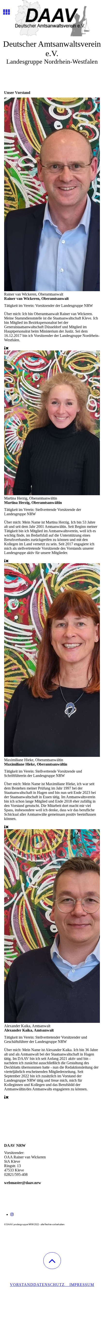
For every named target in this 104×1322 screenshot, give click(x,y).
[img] (52, 18)
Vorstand (21, 1285)
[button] (52, 1260)
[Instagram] (12, 1214)
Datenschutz (51, 1285)
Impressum (81, 1285)
